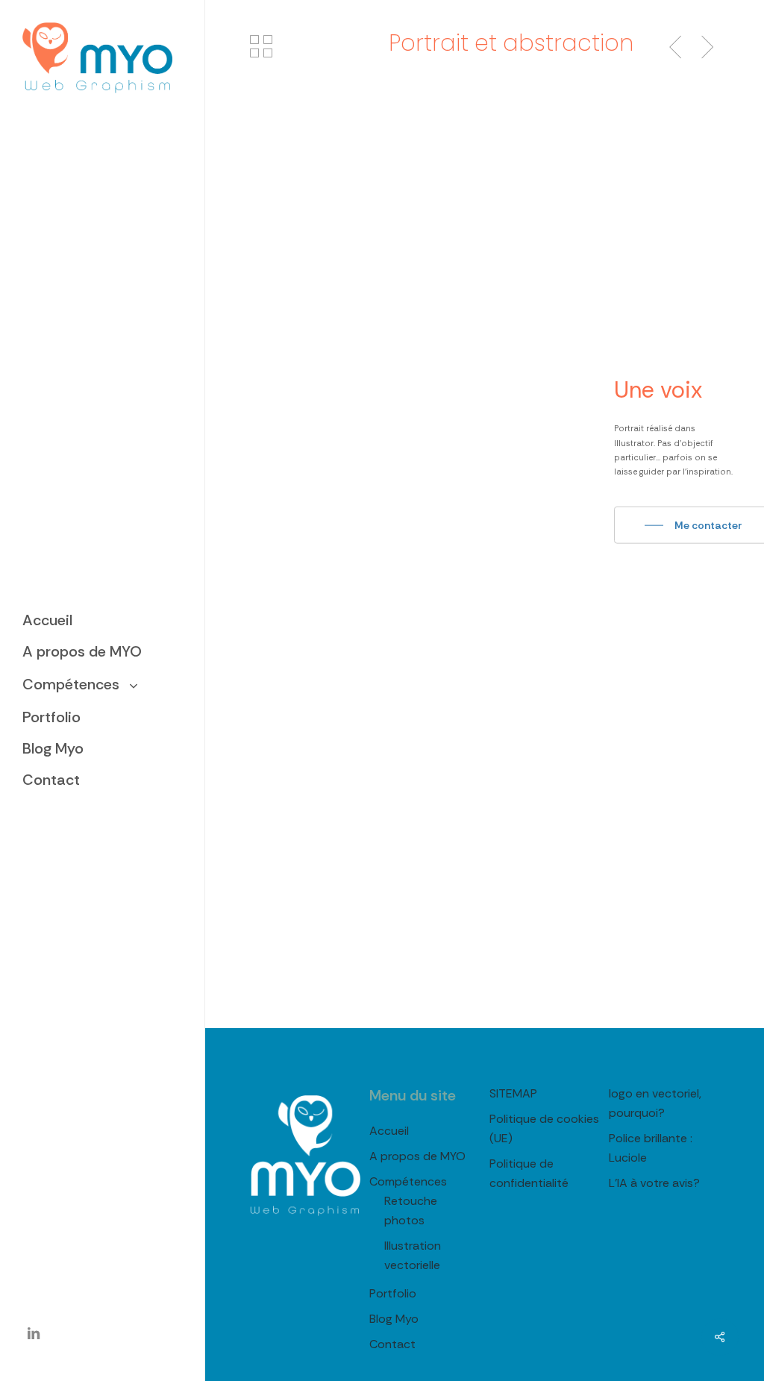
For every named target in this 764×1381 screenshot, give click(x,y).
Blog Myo (394, 1319)
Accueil (389, 1131)
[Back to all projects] (261, 46)
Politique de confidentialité (529, 1173)
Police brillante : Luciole (650, 1147)
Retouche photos (410, 1210)
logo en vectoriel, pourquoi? (655, 1103)
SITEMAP (513, 1093)
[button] (693, 525)
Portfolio (392, 1293)
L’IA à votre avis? (654, 1183)
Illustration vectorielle (412, 1255)
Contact (392, 1344)
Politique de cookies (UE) (544, 1128)
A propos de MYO (417, 1156)
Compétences (408, 1181)
